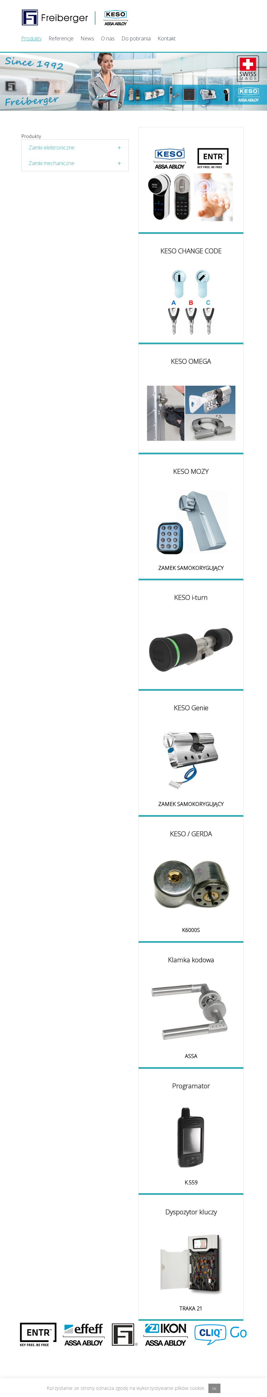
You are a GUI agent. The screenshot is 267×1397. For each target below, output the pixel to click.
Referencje (61, 38)
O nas (108, 38)
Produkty (31, 38)
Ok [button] (214, 1388)
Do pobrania (136, 38)
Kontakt (167, 38)
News (87, 38)
